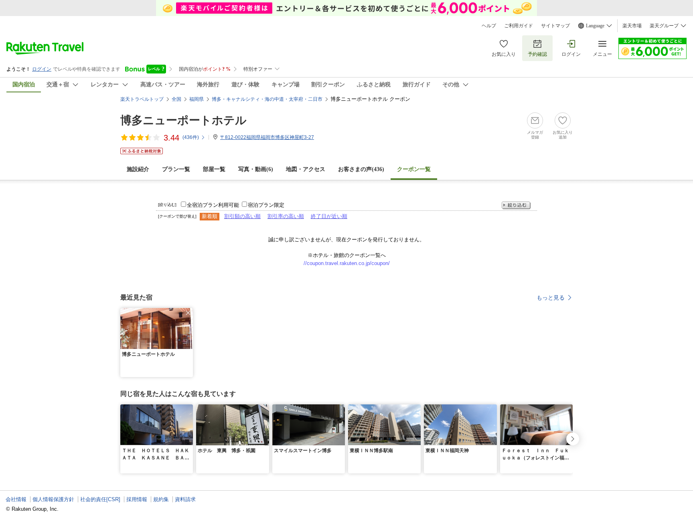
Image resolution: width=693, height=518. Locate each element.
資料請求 (185, 499)
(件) (190, 137)
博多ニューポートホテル (183, 120)
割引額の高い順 (242, 216)
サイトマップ (555, 26)
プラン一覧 (176, 169)
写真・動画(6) (255, 169)
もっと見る (551, 297)
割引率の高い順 (285, 216)
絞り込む (516, 205)
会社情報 (16, 499)
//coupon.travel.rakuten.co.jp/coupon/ (347, 263)
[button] (188, 313)
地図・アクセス (305, 169)
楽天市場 (632, 26)
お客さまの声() (361, 169)
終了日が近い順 (329, 216)
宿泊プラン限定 (266, 205)
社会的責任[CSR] (100, 499)
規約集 (161, 499)
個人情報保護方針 (53, 499)
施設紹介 (138, 169)
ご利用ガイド (518, 26)
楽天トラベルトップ (142, 99)
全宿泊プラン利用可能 (213, 205)
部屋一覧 (214, 169)
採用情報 (136, 499)
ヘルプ (489, 26)
